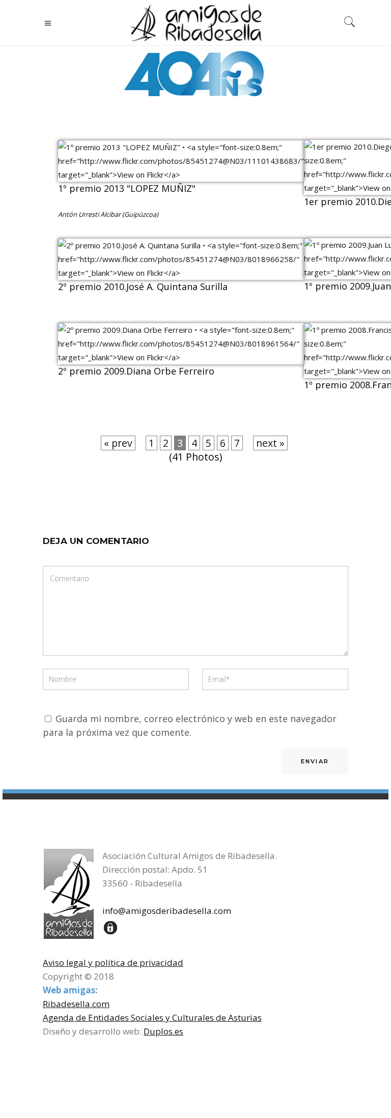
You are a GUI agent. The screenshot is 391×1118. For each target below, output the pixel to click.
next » (270, 443)
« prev (118, 443)
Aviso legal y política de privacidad (113, 962)
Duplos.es (163, 1031)
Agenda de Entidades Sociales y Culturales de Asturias (152, 1017)
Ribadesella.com (76, 1004)
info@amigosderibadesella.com (166, 910)
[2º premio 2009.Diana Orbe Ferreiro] (181, 357)
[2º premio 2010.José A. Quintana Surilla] (181, 273)
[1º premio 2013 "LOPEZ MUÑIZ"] (181, 174)
